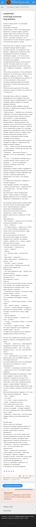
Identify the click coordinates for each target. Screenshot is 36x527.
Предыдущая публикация (13, 485)
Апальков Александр (16, 477)
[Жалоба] (20, 476)
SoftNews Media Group (22, 516)
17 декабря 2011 (14, 479)
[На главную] (2, 7)
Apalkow (5, 479)
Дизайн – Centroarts (11, 523)
